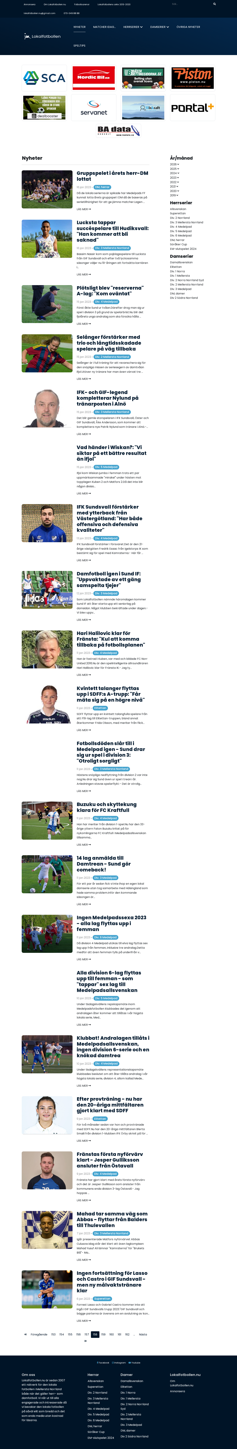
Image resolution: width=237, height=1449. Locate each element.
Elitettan (100, 708)
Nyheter (80, 27)
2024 (173, 173)
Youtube (135, 1362)
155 (70, 1334)
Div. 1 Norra (128, 1393)
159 (103, 1334)
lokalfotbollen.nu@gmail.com (39, 13)
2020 (173, 191)
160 (111, 1334)
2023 (173, 178)
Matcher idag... (104, 27)
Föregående (39, 1334)
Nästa (143, 1334)
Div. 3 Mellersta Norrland (112, 248)
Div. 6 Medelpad (105, 937)
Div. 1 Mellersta (130, 1399)
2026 (173, 164)
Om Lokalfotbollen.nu (55, 4)
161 (119, 1334)
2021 (173, 187)
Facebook (103, 1362)
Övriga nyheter (188, 27)
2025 (173, 169)
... (134, 1334)
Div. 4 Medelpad (106, 302)
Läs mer (82, 209)
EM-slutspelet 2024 (101, 1438)
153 (53, 1334)
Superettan (102, 1299)
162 (127, 1334)
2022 (173, 182)
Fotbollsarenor (81, 4)
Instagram (120, 1362)
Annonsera (29, 4)
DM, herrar (102, 187)
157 (87, 1334)
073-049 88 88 (71, 13)
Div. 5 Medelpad (106, 467)
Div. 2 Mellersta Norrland (112, 357)
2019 (173, 195)
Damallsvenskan (132, 1381)
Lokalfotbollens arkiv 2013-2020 (114, 4)
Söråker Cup (96, 1432)
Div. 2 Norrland (97, 1393)
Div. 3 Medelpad (106, 593)
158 (95, 1334)
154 (62, 1334)
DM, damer (128, 1431)
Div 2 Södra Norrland (134, 1436)
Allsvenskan (96, 1381)
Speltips (79, 46)
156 (78, 1334)
